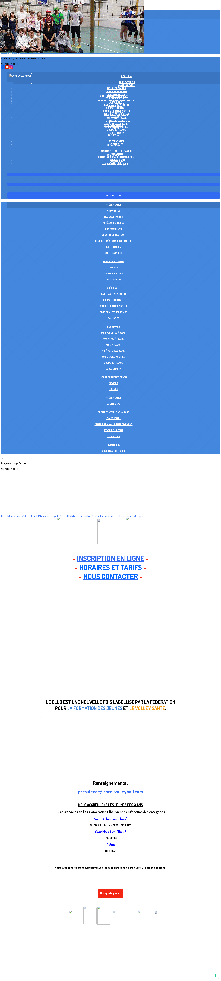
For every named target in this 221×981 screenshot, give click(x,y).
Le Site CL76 (113, 403)
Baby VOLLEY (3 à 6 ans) (113, 332)
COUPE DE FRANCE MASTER (114, 306)
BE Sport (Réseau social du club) (113, 240)
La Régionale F (116, 101)
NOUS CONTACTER (116, 88)
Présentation (117, 141)
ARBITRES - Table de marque (116, 151)
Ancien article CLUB (113, 450)
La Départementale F (116, 108)
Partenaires (113, 246)
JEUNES (116, 127)
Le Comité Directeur (113, 234)
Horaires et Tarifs (116, 92)
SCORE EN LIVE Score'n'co (113, 312)
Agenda (113, 267)
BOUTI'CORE (116, 160)
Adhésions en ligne (113, 222)
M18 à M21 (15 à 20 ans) (113, 350)
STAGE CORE (113, 436)
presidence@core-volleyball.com (110, 791)
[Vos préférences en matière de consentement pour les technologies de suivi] (216, 976)
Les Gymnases (113, 279)
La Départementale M (113, 294)
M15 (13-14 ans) (113, 344)
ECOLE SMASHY (116, 132)
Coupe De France (116, 129)
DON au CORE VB (113, 228)
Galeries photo (13, 52)
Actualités (113, 210)
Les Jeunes (116, 111)
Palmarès (113, 318)
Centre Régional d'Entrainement (117, 157)
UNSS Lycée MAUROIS (113, 356)
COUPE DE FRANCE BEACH (116, 121)
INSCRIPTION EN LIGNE (110, 558)
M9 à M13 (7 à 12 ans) (116, 117)
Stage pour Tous (113, 430)
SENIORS (113, 383)
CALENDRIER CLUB (116, 98)
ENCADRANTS (113, 418)
